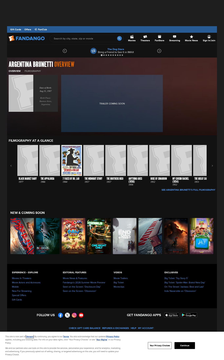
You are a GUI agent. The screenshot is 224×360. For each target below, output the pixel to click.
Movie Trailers (121, 278)
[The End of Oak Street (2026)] (125, 236)
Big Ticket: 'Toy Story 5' (176, 278)
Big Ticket (119, 282)
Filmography (33, 71)
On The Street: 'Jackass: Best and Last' (184, 286)
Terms (66, 336)
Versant (29, 336)
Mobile (15, 286)
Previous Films (13, 166)
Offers (27, 29)
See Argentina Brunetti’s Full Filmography (188, 190)
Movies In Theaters (21, 278)
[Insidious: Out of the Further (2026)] (48, 236)
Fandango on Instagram (74, 315)
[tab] (101, 55)
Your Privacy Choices (160, 345)
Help (133, 328)
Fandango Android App (189, 315)
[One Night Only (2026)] (99, 236)
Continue (184, 345)
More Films (210, 166)
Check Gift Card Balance (84, 328)
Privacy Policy (112, 336)
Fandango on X (67, 315)
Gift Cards (15, 29)
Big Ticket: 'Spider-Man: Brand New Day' (184, 282)
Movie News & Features (75, 278)
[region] (112, 346)
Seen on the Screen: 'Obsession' (79, 291)
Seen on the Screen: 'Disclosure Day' (82, 286)
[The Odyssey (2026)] (176, 236)
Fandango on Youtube (81, 315)
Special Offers (19, 295)
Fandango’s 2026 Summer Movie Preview (84, 282)
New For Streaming (21, 291)
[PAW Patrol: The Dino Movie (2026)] (74, 236)
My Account (145, 328)
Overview (15, 71)
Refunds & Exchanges (115, 328)
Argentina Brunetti (31, 64)
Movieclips (119, 286)
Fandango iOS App (171, 315)
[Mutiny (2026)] (150, 236)
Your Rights (101, 339)
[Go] (119, 38)
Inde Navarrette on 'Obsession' (180, 291)
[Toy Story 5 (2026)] (202, 236)
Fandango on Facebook (60, 315)
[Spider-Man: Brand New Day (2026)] (22, 236)
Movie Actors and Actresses (26, 282)
